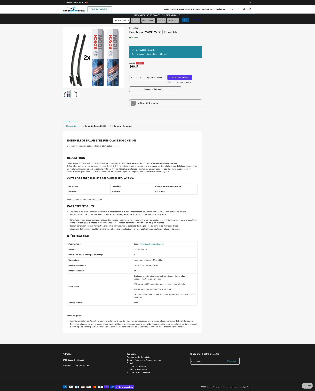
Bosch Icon (134, 28)
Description (71, 126)
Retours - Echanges (122, 126)
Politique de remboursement (139, 372)
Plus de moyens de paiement (179, 82)
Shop (186, 20)
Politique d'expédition (136, 366)
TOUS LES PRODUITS (99, 9)
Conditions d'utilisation (137, 369)
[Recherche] (238, 9)
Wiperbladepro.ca (213, 387)
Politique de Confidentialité (138, 357)
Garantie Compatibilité (95, 126)
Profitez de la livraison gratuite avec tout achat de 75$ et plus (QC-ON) (194, 9)
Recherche (131, 354)
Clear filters (197, 20)
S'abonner (231, 361)
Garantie (130, 363)
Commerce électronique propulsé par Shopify (236, 387)
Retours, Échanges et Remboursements (144, 360)
